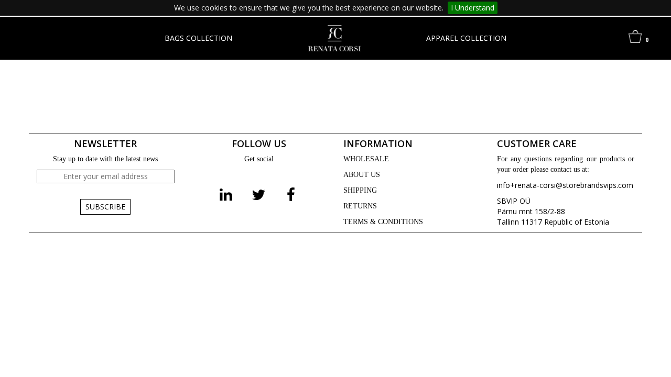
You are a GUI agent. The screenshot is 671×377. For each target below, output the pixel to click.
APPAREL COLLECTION (466, 38)
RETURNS (360, 206)
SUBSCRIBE (105, 207)
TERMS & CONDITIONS (383, 222)
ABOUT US (361, 175)
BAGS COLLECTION (198, 38)
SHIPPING (360, 190)
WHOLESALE (366, 159)
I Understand (472, 8)
